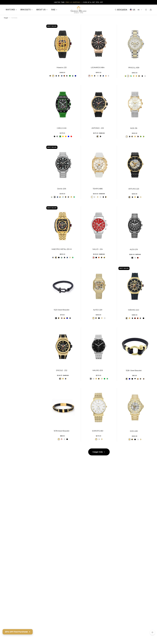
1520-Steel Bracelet (61, 310)
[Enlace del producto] (62, 51)
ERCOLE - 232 (61, 370)
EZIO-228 (134, 431)
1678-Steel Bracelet (61, 431)
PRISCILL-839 (133, 68)
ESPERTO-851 (97, 431)
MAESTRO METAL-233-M (62, 249)
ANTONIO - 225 (98, 128)
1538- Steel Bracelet (134, 370)
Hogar (6, 18)
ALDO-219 (134, 249)
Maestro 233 (62, 67)
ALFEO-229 (97, 310)
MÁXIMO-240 (133, 310)
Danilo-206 (61, 189)
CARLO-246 (61, 128)
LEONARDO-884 (97, 67)
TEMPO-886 (98, 189)
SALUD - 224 (97, 249)
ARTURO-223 (133, 189)
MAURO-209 (97, 370)
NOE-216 (133, 128)
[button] (121, 9)
